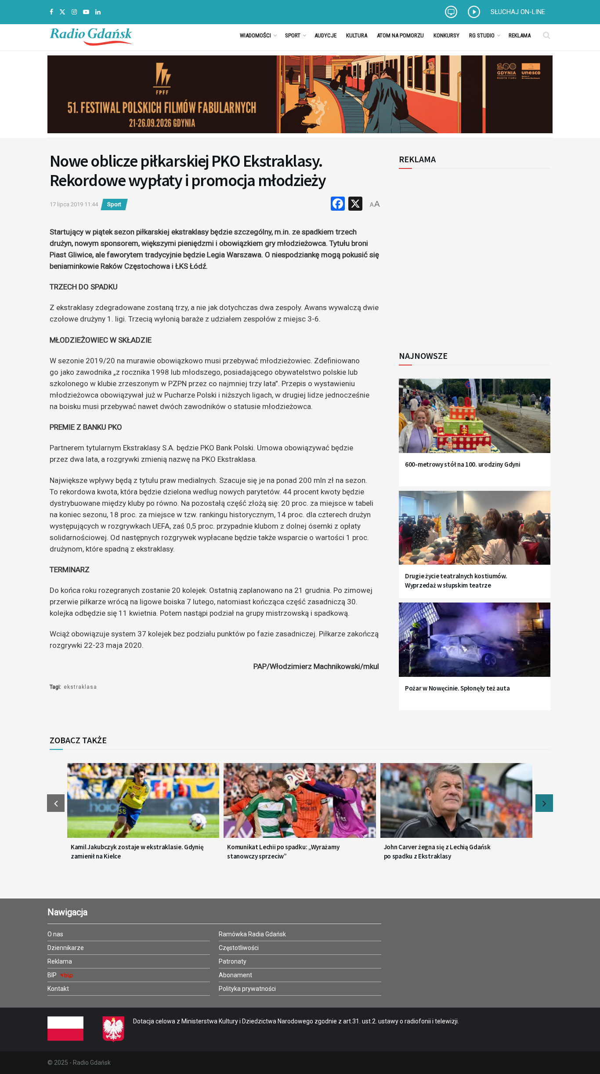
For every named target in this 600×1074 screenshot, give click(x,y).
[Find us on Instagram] (74, 12)
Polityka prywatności (247, 988)
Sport (292, 35)
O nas (55, 934)
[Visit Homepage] (91, 35)
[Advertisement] (471, 254)
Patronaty (232, 961)
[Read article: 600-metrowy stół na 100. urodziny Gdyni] (474, 421)
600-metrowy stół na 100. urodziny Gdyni (462, 464)
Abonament (235, 975)
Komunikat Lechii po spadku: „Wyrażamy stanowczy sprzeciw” (283, 851)
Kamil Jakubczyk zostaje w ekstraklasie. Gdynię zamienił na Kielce (137, 851)
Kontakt (58, 988)
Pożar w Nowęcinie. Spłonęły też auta (457, 688)
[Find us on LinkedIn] (98, 12)
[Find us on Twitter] (62, 12)
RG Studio (482, 35)
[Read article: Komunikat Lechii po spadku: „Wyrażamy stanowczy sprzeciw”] (300, 805)
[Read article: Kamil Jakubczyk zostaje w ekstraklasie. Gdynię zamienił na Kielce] (143, 805)
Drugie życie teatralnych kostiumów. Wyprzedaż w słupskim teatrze (456, 580)
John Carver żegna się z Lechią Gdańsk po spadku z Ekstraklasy (437, 851)
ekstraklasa (80, 687)
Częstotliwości (239, 947)
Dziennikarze (65, 947)
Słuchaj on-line (518, 12)
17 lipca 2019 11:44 (74, 204)
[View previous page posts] (56, 803)
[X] (355, 205)
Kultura (356, 35)
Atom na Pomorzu (400, 35)
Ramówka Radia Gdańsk (252, 934)
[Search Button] (546, 35)
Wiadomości (255, 35)
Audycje (325, 35)
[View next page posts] (544, 803)
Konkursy (446, 35)
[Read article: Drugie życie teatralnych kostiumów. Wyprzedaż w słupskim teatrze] (474, 533)
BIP (52, 975)
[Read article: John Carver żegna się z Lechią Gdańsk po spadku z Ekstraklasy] (456, 805)
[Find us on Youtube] (86, 12)
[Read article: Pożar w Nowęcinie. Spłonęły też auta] (474, 645)
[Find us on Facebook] (51, 12)
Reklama (520, 35)
